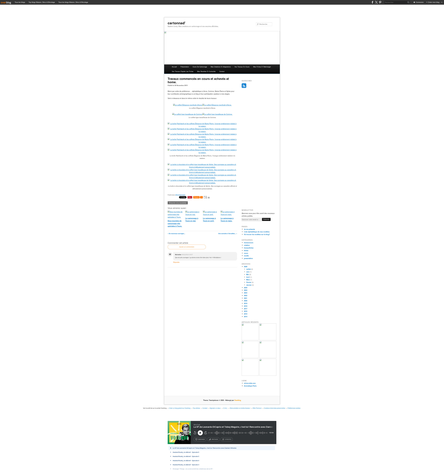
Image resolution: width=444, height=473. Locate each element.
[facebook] (372, 2)
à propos (228, 439)
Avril (248, 277)
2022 (245, 295)
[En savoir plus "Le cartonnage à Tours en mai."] (267, 340)
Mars (248, 280)
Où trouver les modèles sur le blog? (257, 234)
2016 (245, 311)
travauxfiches (248, 248)
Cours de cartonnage (200, 67)
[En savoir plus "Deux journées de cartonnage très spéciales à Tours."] (250, 340)
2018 (245, 306)
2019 (245, 303)
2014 (245, 316)
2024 (245, 290)
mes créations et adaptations (221, 67)
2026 (245, 266)
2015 (245, 314)
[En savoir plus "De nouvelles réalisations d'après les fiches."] (267, 357)
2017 (245, 309)
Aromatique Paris (250, 386)
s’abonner (201, 439)
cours (246, 253)
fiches (246, 250)
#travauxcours (180, 195)
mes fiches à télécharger (262, 67)
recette (246, 256)
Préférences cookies (294, 408)
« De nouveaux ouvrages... (176, 233)
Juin (247, 272)
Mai (247, 274)
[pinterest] (380, 2)
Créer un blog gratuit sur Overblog (179, 408)
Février (248, 282)
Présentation (184, 67)
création (247, 245)
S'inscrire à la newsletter (178, 203)
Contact (222, 71)
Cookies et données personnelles (274, 408)
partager (215, 439)
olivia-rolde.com (250, 383)
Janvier (248, 285)
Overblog (237, 400)
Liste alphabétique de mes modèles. (257, 232)
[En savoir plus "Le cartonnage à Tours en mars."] (267, 375)
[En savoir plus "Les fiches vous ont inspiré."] (250, 357)
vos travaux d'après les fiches (182, 71)
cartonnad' (176, 23)
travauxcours (248, 242)
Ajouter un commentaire (186, 247)
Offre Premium (257, 408)
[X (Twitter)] (376, 2)
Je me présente (249, 229)
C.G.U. (225, 408)
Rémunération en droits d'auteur (240, 408)
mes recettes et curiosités (206, 71)
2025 (245, 287)
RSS (244, 85)
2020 (245, 301)
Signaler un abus (215, 408)
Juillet (248, 269)
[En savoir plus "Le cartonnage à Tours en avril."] (250, 375)
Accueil (174, 67)
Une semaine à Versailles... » (227, 233)
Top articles (196, 408)
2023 (245, 293)
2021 (245, 298)
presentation (248, 258)
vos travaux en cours (242, 67)
